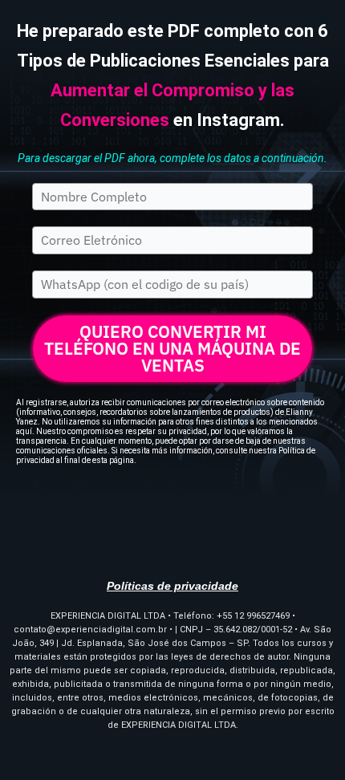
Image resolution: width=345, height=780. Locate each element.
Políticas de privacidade (172, 585)
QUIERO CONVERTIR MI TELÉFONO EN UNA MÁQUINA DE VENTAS (172, 348)
